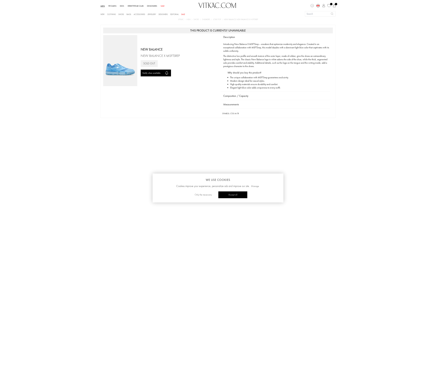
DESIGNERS (152, 6)
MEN (102, 6)
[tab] (275, 37)
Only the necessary (203, 195)
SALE (163, 6)
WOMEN (112, 6)
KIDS (122, 6)
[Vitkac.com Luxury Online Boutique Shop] (217, 4)
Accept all (232, 195)
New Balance (152, 49)
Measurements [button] (231, 104)
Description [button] (229, 37)
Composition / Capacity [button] (235, 96)
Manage (255, 186)
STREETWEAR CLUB (135, 6)
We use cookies (218, 180)
